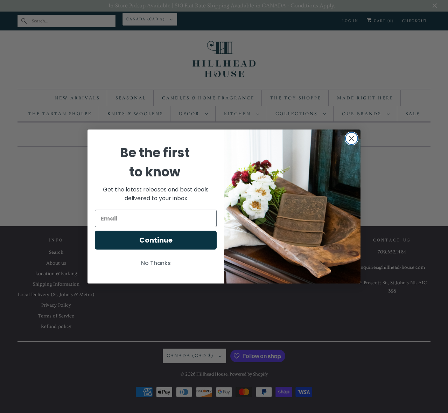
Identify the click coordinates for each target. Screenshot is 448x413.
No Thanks (156, 263)
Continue (156, 240)
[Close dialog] (351, 138)
